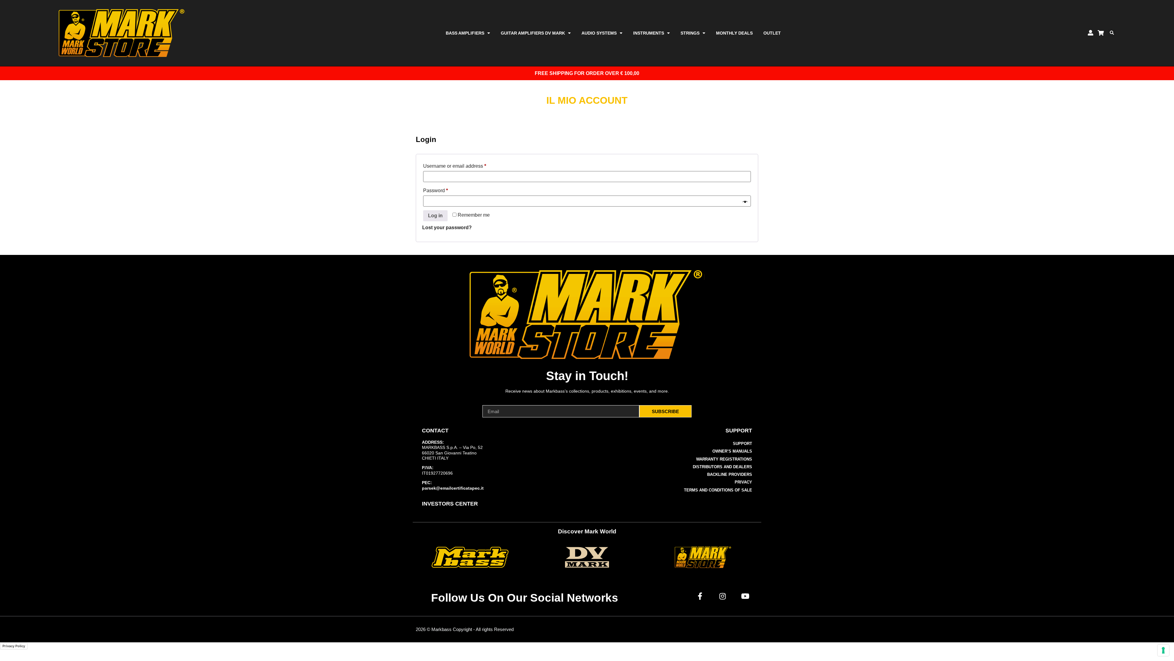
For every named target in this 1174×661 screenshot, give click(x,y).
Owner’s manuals (732, 451)
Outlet (772, 33)
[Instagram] (722, 596)
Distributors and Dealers (722, 467)
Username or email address (464, 165)
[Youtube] (745, 596)
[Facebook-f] (700, 596)
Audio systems (599, 33)
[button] (1111, 33)
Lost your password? (447, 227)
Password (445, 189)
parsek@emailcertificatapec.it (453, 488)
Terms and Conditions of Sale (718, 490)
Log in (435, 215)
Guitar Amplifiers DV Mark (533, 33)
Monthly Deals (734, 33)
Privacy (743, 482)
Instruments (648, 33)
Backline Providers (729, 474)
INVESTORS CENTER (450, 504)
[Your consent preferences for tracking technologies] (1163, 650)
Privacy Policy (13, 646)
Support (742, 443)
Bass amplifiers (465, 33)
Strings (690, 33)
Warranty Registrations (724, 459)
